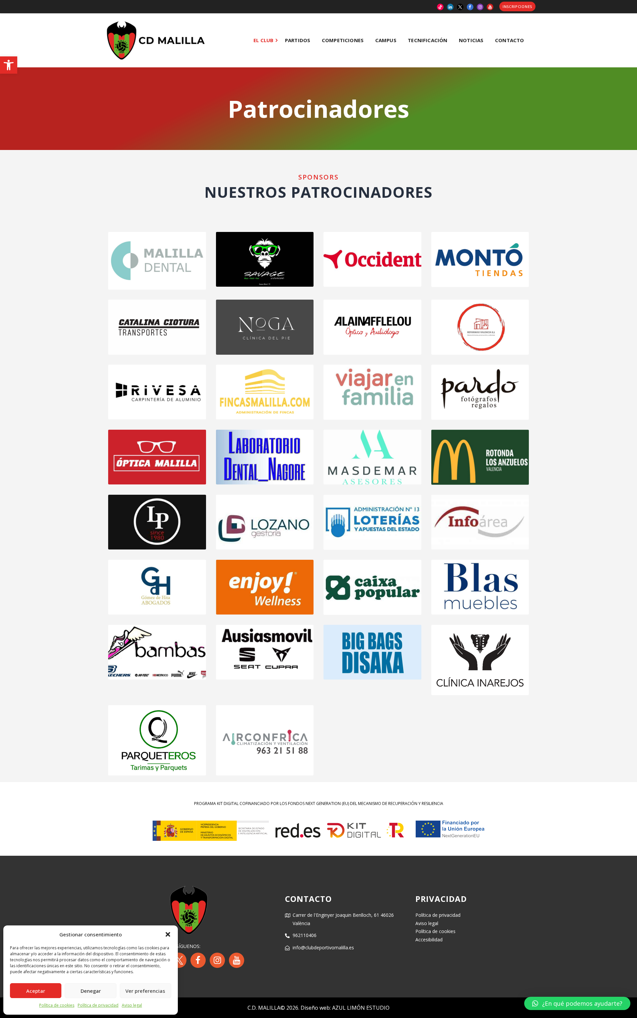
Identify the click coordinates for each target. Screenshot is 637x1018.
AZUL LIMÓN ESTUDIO (360, 1007)
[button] (8, 65)
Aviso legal (132, 1005)
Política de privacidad (98, 1005)
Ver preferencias (145, 990)
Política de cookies (56, 1005)
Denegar (91, 990)
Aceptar (35, 990)
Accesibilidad (429, 939)
